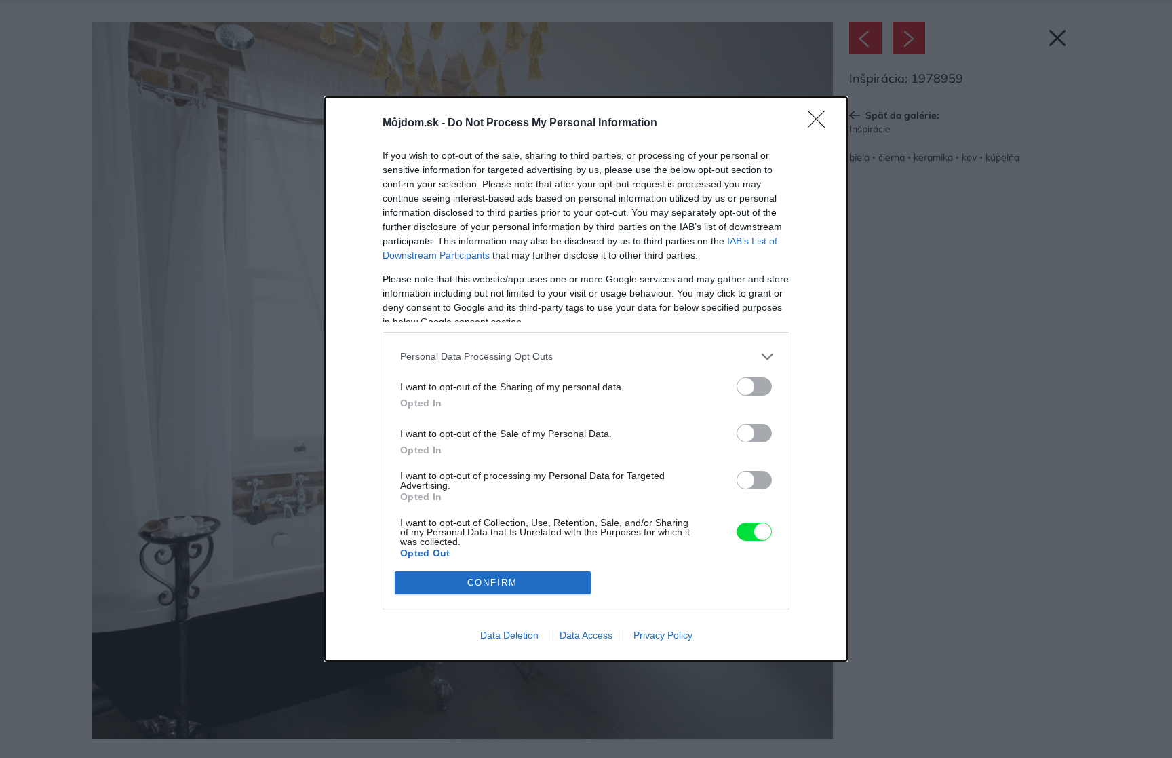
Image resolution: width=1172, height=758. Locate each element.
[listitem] (586, 356)
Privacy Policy (662, 635)
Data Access (586, 635)
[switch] (754, 386)
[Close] (821, 123)
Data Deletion (509, 635)
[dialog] (586, 379)
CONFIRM (492, 582)
